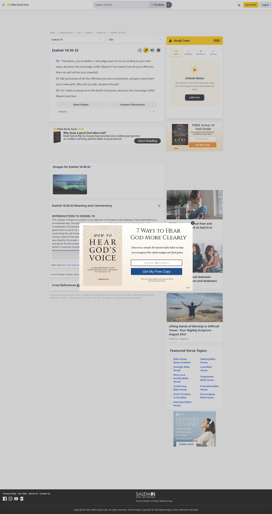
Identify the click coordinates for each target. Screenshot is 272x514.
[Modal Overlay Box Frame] (136, 257)
